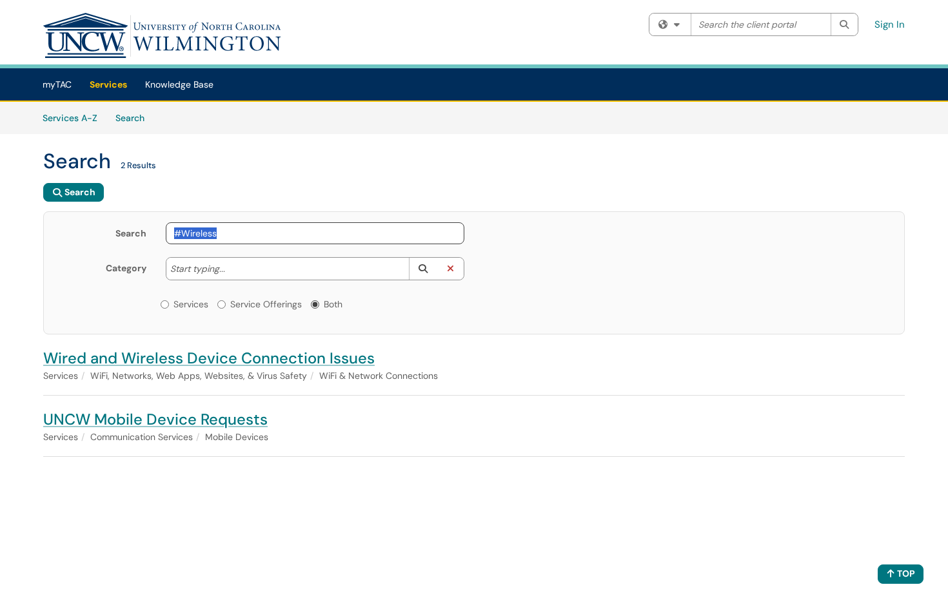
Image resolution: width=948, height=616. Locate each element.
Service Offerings (266, 304)
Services (108, 84)
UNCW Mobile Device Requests (155, 419)
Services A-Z (70, 118)
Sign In (889, 24)
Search (134, 117)
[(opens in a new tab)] (162, 35)
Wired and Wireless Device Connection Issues (209, 358)
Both (333, 304)
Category (126, 268)
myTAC (57, 84)
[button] (423, 269)
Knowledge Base (179, 84)
